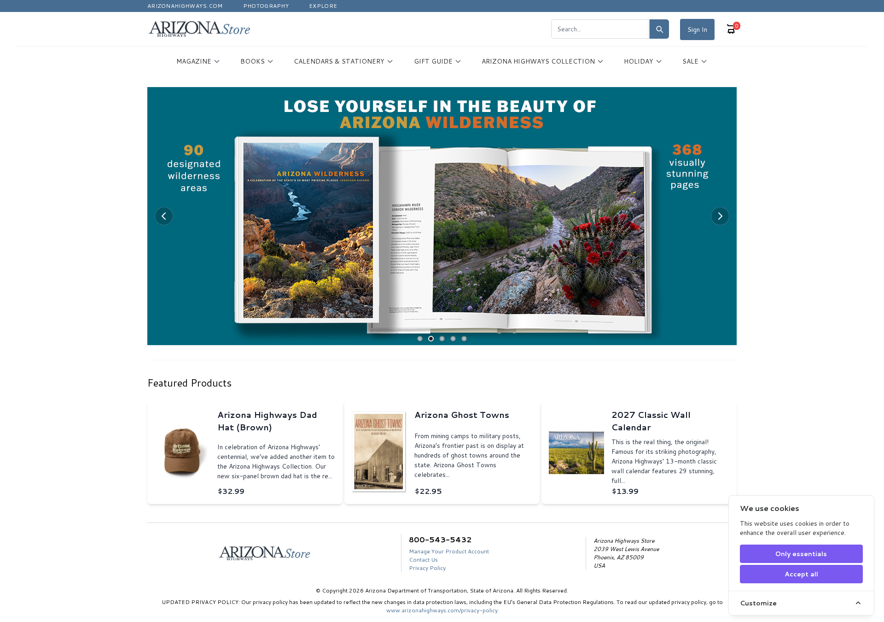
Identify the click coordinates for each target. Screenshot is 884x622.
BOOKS (252, 61)
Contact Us (423, 559)
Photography (266, 6)
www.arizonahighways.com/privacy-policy (442, 610)
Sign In (697, 29)
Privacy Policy (427, 568)
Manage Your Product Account (449, 551)
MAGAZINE (193, 61)
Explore (323, 6)
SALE (690, 61)
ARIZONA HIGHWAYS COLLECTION (538, 61)
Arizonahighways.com (185, 6)
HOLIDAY (638, 61)
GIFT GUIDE (433, 61)
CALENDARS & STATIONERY (339, 61)
